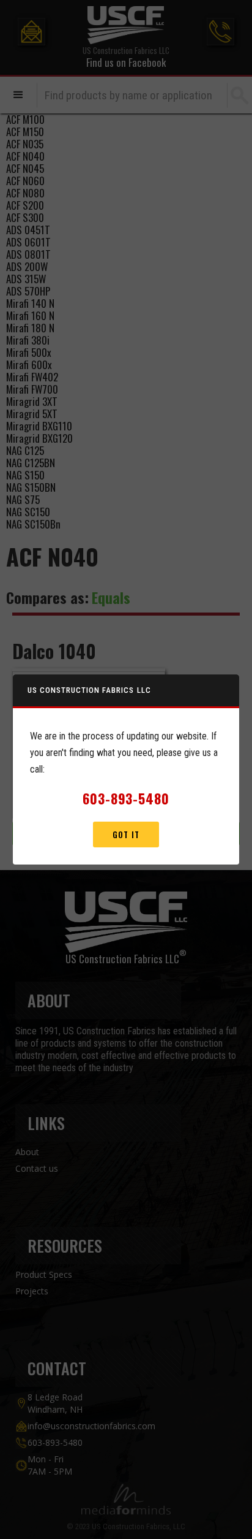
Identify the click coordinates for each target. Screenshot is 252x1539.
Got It (126, 834)
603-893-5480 (126, 798)
